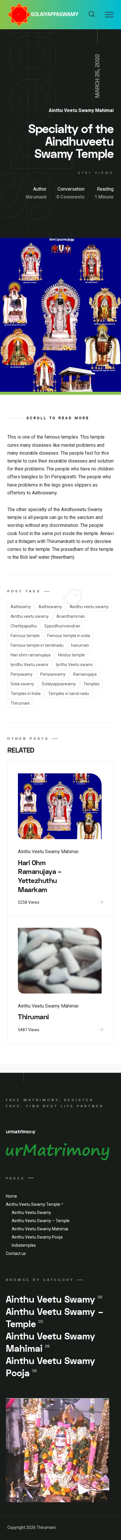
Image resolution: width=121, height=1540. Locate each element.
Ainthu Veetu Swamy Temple (33, 1204)
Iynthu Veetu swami (74, 664)
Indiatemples (24, 1245)
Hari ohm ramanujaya (31, 655)
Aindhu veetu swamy (89, 606)
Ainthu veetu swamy (30, 616)
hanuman (80, 645)
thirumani (36, 197)
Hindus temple (71, 655)
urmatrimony (20, 1131)
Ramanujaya (85, 674)
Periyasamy (22, 674)
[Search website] (91, 14)
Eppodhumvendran (62, 626)
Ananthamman (70, 616)
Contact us (16, 1253)
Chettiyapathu (24, 626)
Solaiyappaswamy (54, 14)
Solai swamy (22, 684)
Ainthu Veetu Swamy (31, 1212)
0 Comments (70, 197)
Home (11, 1196)
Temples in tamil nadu (68, 693)
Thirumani (20, 703)
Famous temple (25, 635)
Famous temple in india (68, 635)
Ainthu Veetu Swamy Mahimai (81, 110)
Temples (91, 684)
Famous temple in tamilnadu (37, 645)
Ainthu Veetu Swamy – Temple (41, 1220)
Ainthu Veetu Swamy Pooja (37, 1237)
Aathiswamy (50, 606)
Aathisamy (21, 606)
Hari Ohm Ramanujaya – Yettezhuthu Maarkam (40, 876)
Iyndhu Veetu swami (29, 664)
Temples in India (26, 693)
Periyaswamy (52, 674)
